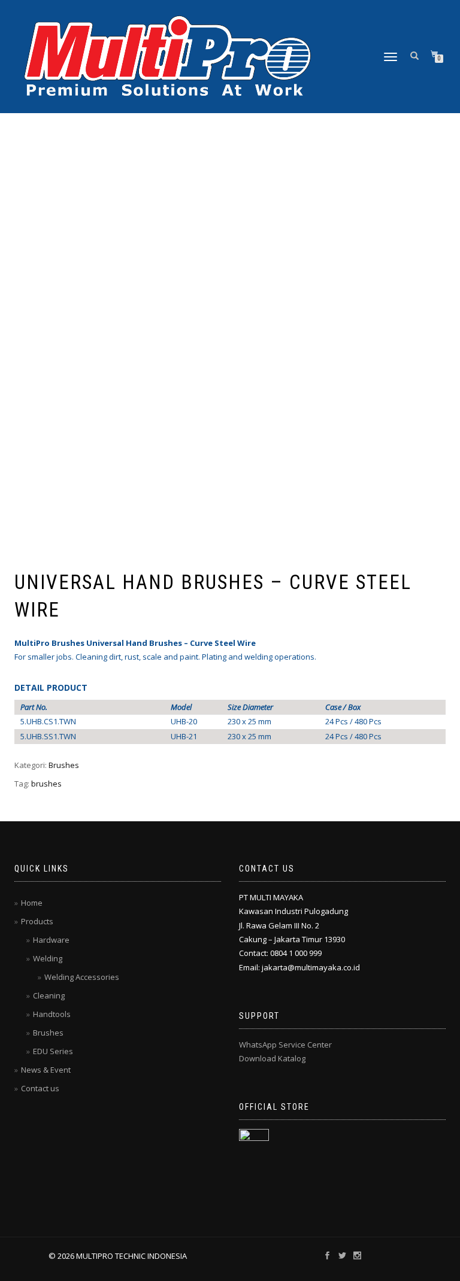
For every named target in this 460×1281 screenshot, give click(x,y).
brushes (46, 783)
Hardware (51, 939)
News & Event (46, 1069)
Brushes (64, 765)
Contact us (40, 1088)
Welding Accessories (81, 977)
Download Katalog (272, 1058)
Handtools (52, 1014)
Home (32, 902)
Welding (47, 958)
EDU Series (53, 1051)
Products (37, 921)
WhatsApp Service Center (285, 1044)
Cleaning (49, 995)
